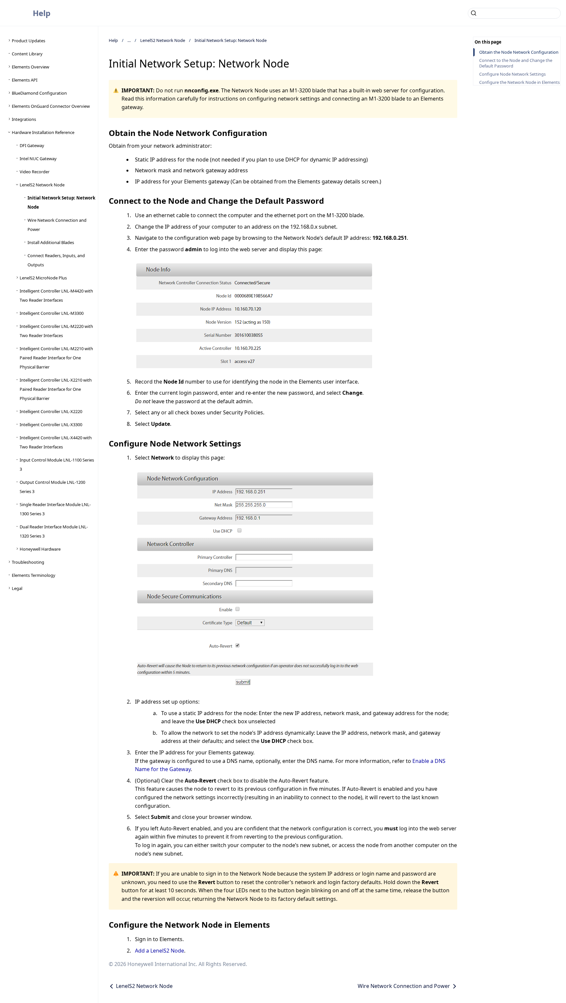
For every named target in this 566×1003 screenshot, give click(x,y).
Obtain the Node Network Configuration (518, 52)
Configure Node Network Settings (512, 74)
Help (41, 13)
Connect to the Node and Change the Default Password (515, 63)
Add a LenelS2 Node (159, 950)
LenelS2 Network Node (162, 40)
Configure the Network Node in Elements (519, 82)
